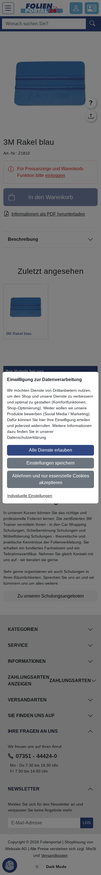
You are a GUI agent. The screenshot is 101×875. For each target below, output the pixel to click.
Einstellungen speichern (50, 463)
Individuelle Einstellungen (29, 495)
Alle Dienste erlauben (50, 450)
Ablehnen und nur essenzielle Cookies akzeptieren (50, 479)
